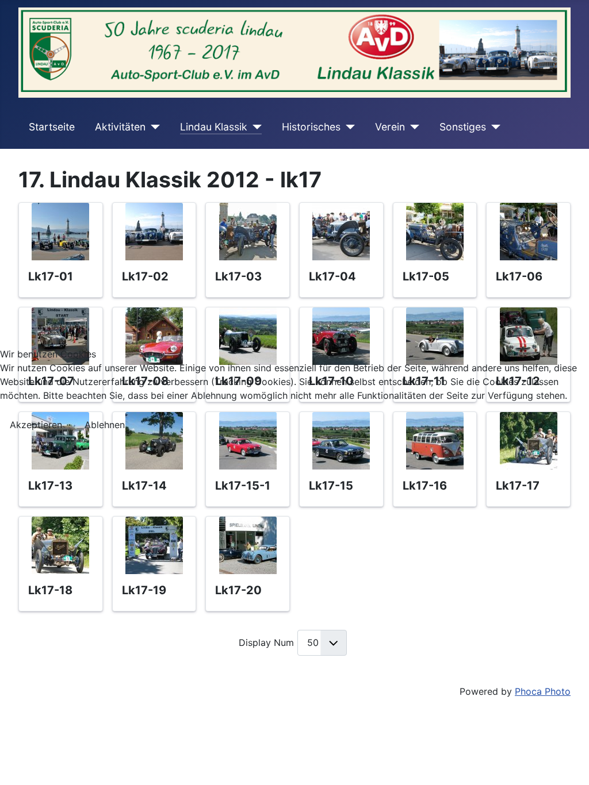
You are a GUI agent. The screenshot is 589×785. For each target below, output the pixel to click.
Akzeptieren (36, 424)
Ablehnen (105, 424)
